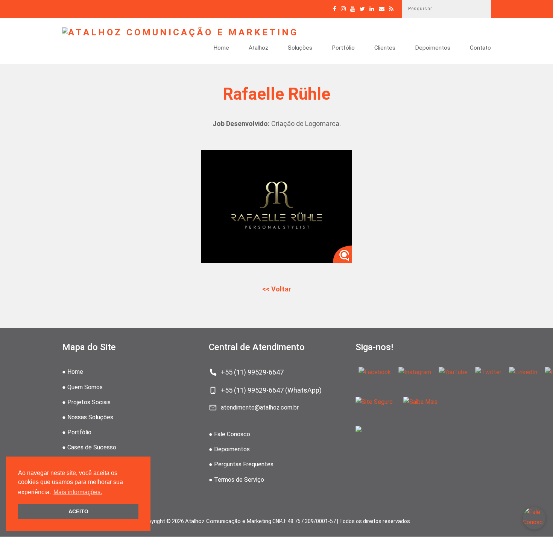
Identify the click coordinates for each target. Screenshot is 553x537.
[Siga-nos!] (343, 8)
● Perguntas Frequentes (241, 464)
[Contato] (381, 8)
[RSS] (391, 8)
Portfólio (343, 48)
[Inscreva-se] (352, 8)
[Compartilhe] (362, 8)
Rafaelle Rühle (276, 94)
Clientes (384, 48)
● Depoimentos (229, 449)
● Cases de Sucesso (89, 447)
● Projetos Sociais (86, 402)
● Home (72, 371)
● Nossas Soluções (87, 417)
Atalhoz (258, 48)
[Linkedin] (371, 8)
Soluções (300, 48)
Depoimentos (432, 48)
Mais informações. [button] (77, 492)
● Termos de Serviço (236, 479)
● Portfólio (76, 432)
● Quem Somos (82, 387)
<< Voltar (276, 289)
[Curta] (334, 8)
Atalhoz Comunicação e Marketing (228, 521)
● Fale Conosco (229, 434)
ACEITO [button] (78, 511)
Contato (480, 48)
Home (221, 48)
